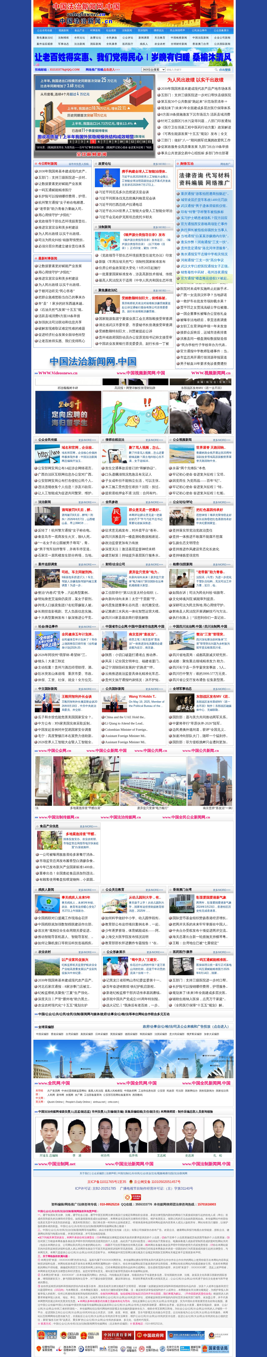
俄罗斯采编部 (194, 1034)
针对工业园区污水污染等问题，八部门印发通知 (196, 121)
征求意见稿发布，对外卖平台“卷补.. (131, 530)
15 (149, 141)
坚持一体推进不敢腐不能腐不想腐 (198, 536)
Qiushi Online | (55, 1102)
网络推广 (225, 164)
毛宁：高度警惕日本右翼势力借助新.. (65, 736)
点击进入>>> (111, 69)
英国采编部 (116, 1034)
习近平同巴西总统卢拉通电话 (120, 204)
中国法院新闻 (201, 37)
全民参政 (111, 37)
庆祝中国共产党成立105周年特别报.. (133, 999)
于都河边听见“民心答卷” (56, 291)
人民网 (51, 1094)
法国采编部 (161, 1034)
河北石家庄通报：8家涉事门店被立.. (64, 986)
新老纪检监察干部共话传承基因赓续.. (133, 993)
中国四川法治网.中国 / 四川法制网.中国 (200, 626)
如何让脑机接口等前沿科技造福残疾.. (65, 943)
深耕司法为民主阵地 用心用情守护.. (199, 605)
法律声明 (111, 1173)
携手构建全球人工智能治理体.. (144, 171)
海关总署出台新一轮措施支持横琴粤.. (200, 937)
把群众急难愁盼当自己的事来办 (61, 297)
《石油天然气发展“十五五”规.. (60, 309)
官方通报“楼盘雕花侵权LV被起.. (204, 278)
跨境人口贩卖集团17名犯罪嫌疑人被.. (65, 605)
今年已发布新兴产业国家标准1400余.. (66, 867)
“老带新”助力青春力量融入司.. (60, 208)
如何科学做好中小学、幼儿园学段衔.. (132, 918)
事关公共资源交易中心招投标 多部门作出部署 (195, 153)
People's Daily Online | (78, 1102)
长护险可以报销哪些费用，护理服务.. (200, 986)
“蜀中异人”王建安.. (144, 959)
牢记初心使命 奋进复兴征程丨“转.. (198, 487)
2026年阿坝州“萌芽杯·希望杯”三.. (62, 655)
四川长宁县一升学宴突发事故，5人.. (199, 667)
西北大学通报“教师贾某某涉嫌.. (203, 340)
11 (127, 141)
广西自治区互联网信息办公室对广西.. (65, 474)
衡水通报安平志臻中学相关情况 (204, 254)
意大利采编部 (176, 1034)
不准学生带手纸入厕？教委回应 (203, 353)
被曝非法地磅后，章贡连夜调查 (203, 284)
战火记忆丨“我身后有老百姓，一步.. (132, 1005)
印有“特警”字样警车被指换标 (202, 212)
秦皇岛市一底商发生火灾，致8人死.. (64, 536)
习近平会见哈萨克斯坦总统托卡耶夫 (125, 217)
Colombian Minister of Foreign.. (126, 729)
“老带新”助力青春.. (210, 572)
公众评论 (127, 37)
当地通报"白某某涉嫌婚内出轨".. (205, 236)
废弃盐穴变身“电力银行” (83, 808)
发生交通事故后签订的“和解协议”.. (130, 468)
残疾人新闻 (46, 889)
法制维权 (63, 37)
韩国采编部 (146, 1034)
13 (138, 141)
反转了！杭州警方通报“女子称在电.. (64, 530)
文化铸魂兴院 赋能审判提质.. (194, 599)
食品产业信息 (49, 826)
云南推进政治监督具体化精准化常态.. (132, 673)
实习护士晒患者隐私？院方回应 (204, 218)
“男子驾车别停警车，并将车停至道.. (64, 549)
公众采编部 (98, 1173)
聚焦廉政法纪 (45, 37)
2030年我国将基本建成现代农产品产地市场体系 (196, 88)
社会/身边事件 (48, 626)
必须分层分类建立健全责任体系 (61, 246)
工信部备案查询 (93, 1094)
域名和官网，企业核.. (77, 447)
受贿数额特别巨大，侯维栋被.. (144, 298)
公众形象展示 (116, 952)
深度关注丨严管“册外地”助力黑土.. (63, 999)
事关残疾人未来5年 (76, 897)
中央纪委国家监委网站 (74, 1090)
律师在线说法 (115, 439)
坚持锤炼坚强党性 (186, 555)
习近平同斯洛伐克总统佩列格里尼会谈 (127, 198)
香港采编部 (57, 1034)
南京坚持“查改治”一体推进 (150, 808)
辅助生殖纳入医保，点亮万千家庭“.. (199, 999)
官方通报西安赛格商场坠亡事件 (204, 224)
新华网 (60, 1094)
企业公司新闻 (222, 37)
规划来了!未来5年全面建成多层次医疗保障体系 (195, 108)
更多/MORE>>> (161, 164)
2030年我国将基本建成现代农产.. (62, 171)
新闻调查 (144, 37)
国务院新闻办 (206, 1090)
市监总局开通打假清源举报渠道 (203, 322)
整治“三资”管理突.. (210, 634)
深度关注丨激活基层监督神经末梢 (130, 549)
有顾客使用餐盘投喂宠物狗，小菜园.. (66, 879)
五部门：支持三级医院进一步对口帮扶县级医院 (196, 95)
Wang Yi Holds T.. (142, 696)
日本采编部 (101, 1034)
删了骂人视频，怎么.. (145, 447)
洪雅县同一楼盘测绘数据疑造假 (203, 303)
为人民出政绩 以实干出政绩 (195, 79)
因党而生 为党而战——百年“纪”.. (197, 480)
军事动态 (63, 43)
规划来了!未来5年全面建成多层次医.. (200, 993)
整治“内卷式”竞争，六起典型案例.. (63, 592)
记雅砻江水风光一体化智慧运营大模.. (132, 611)
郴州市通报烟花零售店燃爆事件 (203, 347)
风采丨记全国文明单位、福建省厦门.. (132, 661)
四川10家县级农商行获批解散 (127, 617)
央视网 (69, 1094)
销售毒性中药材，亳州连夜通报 (204, 272)
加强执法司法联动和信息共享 (60, 322)
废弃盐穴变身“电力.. (144, 572)
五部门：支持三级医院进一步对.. (62, 177)
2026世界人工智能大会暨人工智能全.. (65, 742)
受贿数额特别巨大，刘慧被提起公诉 (125, 331)
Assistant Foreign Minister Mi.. (125, 736)
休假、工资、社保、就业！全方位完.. (65, 680)
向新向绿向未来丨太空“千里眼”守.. (130, 599)
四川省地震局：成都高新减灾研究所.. (200, 655)
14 (143, 141)
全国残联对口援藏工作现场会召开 (63, 918)
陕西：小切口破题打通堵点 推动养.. (131, 655)
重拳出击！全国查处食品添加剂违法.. (66, 873)
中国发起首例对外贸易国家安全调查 (64, 729)
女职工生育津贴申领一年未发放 (203, 291)
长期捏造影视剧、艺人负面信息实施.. (65, 611)
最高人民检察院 (113, 1090)
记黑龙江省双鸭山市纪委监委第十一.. (133, 980)
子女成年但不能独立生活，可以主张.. (132, 480)
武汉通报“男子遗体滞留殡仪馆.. (204, 206)
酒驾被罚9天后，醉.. (77, 510)
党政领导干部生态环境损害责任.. (62, 221)
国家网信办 (191, 1090)
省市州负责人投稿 (79, 164)
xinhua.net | (99, 1102)
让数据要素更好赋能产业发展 (60, 183)
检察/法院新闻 (183, 564)
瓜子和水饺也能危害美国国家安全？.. (65, 717)
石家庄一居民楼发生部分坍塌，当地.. (65, 555)
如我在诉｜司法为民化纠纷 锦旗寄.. (199, 592)
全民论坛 (79, 37)
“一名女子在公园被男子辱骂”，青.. (63, 543)
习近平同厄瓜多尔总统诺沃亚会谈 (124, 192)
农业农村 (160, 43)
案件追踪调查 (47, 564)
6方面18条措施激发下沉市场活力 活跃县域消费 (195, 114)
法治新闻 (79, 43)
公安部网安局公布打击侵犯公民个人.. (65, 480)
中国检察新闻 (179, 37)
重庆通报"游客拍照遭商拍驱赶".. (205, 193)
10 (121, 141)
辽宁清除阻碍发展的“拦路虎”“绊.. (130, 667)
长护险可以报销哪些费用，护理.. (62, 196)
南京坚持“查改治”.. (143, 634)
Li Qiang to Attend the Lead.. (124, 723)
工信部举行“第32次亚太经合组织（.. (131, 592)
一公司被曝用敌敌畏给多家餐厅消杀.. (66, 854)
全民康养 (111, 43)
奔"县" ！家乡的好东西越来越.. (61, 303)
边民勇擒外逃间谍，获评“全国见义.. (199, 729)
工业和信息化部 (147, 1090)
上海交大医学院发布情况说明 (127, 937)
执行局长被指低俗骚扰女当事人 (204, 230)
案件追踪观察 (45, 43)
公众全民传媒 (47, 439)
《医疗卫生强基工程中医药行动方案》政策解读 (196, 127)
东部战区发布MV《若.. (213, 696)
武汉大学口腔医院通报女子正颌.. (205, 266)
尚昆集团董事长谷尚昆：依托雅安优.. (132, 605)
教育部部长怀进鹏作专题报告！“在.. (131, 943)
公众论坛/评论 (183, 502)
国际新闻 (95, 43)
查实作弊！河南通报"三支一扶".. (205, 242)
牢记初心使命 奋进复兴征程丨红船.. (199, 493)
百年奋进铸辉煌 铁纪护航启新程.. (130, 986)
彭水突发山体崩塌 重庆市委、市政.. (65, 673)
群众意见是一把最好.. (145, 510)
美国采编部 (87, 1034)
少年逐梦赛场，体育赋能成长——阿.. (132, 930)
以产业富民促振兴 (75, 959)
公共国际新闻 (222, 43)
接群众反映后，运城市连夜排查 (203, 297)
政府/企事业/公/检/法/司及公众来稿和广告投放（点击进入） (186, 1026)
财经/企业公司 (115, 564)
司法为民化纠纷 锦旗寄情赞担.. (61, 240)
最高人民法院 (95, 1090)
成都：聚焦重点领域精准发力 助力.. (199, 661)
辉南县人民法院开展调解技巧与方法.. (200, 611)
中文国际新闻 (47, 688)
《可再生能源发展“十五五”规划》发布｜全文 (194, 134)
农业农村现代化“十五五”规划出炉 (63, 1005)
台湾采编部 (72, 1034)
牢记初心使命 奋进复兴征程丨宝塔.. (199, 474)
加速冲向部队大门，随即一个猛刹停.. (200, 736)
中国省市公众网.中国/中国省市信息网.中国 (135, 626)
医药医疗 (127, 43)
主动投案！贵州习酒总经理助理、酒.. (65, 667)
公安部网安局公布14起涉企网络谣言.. (65, 468)
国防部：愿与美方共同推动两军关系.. (200, 717)
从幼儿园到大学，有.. (145, 897)
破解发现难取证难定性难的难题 (61, 328)
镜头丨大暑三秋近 (51, 661)
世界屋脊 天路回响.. (210, 447)
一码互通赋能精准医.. (212, 959)
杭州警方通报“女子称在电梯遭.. (61, 202)
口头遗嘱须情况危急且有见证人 (128, 474)
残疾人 (144, 43)
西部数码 (137, 1094)
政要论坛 (95, 37)
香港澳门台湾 (201, 43)
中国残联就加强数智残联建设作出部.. (65, 924)
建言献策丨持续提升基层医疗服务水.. (132, 555)
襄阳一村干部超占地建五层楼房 (203, 334)
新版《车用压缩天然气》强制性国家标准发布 (132, 261)
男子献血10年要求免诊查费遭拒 (203, 328)
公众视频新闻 (182, 439)
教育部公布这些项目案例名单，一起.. (132, 924)
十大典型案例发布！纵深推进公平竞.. (65, 617)
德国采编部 (131, 1034)
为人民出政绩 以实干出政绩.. (59, 233)
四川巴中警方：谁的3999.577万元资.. (200, 673)
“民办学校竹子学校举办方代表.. (203, 309)
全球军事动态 (182, 688)
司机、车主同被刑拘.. (77, 572)
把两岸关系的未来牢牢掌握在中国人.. (200, 924)
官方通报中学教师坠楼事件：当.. (204, 315)
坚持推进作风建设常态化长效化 (196, 549)
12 (132, 141)
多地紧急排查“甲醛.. (81, 834)
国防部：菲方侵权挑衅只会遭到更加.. (200, 742)
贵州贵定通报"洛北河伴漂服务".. (205, 248)
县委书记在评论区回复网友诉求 (203, 365)
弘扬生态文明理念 (186, 543)
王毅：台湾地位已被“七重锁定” (196, 943)
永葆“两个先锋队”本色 (189, 468)
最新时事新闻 (47, 258)
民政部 (170, 1090)
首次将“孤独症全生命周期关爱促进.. (64, 930)
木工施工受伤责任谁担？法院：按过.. (132, 487)
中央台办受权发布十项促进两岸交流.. (200, 930)
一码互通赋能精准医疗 (55, 190)
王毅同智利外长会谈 (77, 696)
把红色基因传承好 (209, 510)
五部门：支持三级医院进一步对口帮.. (200, 980)
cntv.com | (113, 1102)
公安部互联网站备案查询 (117, 1094)
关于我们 (85, 1173)
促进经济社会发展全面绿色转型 (61, 334)
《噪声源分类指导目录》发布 (143, 235)
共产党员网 (53, 1090)
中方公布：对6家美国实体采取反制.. (64, 723)
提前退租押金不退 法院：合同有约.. (131, 493)
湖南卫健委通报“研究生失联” (201, 359)
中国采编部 (42, 1034)
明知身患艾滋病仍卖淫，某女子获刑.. (65, 599)
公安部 (161, 1090)
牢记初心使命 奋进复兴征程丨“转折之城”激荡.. (84, 147)
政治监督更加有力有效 (122, 543)
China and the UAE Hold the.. (125, 717)
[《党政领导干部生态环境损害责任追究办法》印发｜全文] (133, 61)
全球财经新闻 (179, 43)
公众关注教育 (115, 889)
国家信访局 (222, 1090)
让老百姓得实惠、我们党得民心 (61, 341)
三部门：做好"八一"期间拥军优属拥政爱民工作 (196, 140)
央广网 (78, 1094)
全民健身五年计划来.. (77, 634)
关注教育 (160, 37)
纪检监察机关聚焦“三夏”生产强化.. (63, 993)
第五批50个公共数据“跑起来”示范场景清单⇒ (194, 101)
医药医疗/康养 (183, 952)
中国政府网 (130, 1090)
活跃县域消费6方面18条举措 (59, 316)
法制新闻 (104, 227)
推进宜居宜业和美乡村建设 (58, 227)
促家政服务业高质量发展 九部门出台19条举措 (195, 146)
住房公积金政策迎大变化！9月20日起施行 (130, 268)
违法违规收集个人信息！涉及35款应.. (65, 487)
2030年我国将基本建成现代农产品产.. (65, 980)
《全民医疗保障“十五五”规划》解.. (198, 1005)
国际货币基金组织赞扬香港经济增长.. (200, 918)
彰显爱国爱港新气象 (211, 897)
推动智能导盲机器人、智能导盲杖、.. (65, 937)
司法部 (179, 1090)
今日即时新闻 (47, 163)
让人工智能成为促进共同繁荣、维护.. (65, 493)
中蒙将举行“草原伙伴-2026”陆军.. (197, 723)
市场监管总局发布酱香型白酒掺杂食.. (66, 861)
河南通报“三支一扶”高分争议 (202, 260)
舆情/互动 (187, 163)
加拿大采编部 (211, 1034)
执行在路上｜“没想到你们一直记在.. (199, 617)
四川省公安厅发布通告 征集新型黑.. (199, 680)
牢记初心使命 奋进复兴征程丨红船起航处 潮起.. (144, 147)
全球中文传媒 (67, 12)
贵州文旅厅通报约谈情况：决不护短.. (132, 680)
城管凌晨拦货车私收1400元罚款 (204, 200)
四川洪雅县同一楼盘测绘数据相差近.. (132, 536)
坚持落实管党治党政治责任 (193, 530)
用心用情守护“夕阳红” (54, 215)
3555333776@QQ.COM (64, 69)
